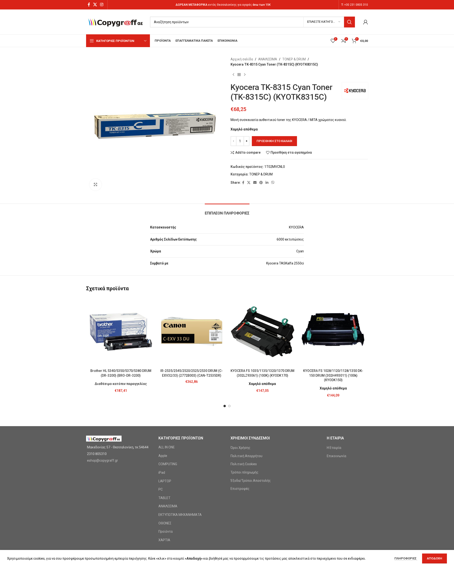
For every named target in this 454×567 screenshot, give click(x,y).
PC (160, 489)
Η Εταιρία (334, 448)
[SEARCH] (349, 22)
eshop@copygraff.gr (102, 460)
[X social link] (95, 4)
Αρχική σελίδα (242, 59)
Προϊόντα (165, 531)
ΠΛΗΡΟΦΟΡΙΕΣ (405, 558)
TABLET (164, 498)
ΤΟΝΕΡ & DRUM (294, 59)
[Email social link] (255, 182)
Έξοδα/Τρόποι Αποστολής (251, 480)
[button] (224, 406)
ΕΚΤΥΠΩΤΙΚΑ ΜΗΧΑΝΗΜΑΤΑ (180, 515)
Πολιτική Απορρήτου (246, 456)
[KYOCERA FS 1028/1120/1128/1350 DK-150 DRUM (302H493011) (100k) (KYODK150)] (333, 331)
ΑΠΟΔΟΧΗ (434, 558)
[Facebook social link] (89, 4)
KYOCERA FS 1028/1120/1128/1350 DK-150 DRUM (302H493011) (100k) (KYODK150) (333, 375)
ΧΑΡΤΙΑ (164, 540)
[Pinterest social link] (261, 182)
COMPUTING (167, 464)
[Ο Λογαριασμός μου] (365, 22)
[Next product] (245, 75)
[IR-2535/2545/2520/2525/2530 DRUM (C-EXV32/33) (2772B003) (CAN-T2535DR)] (192, 331)
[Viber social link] (273, 182)
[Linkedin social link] (267, 182)
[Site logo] (115, 21)
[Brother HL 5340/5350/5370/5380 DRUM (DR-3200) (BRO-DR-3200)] (121, 331)
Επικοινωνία (336, 456)
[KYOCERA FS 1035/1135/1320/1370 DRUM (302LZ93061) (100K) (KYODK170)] (262, 331)
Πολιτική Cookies (244, 464)
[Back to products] (239, 75)
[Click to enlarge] (95, 185)
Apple (162, 456)
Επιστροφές (240, 489)
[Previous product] (233, 75)
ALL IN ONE (166, 447)
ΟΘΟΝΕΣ (164, 523)
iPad (161, 472)
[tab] (227, 211)
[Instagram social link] (102, 4)
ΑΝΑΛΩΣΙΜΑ (267, 59)
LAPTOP (164, 481)
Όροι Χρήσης (240, 448)
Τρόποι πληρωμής (244, 472)
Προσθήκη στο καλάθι (274, 141)
